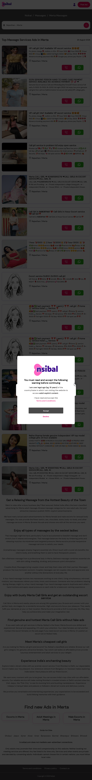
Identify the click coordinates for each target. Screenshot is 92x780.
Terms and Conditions (46, 401)
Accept (46, 411)
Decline (46, 416)
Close (75, 384)
